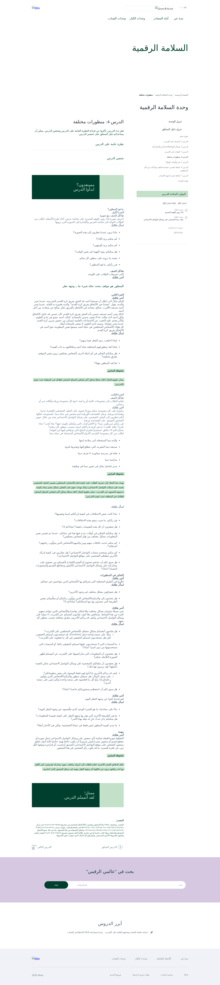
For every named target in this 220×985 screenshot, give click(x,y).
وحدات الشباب (117, 18)
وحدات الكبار (137, 18)
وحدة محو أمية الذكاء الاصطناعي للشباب (85, 932)
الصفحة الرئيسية (181, 95)
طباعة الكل (178, 232)
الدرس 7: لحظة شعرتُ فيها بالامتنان (173, 176)
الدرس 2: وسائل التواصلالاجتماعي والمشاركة (170, 147)
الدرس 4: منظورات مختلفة (177, 157)
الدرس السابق (109, 847)
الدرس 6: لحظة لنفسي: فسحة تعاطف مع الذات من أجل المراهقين (166, 169)
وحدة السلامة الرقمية (163, 95)
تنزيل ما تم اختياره (175, 228)
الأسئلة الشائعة (164, 958)
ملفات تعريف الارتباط (141, 975)
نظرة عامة (184, 136)
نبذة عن (178, 18)
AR (185, 7)
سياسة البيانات (167, 975)
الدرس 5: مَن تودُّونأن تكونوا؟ (177, 162)
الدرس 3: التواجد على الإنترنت (176, 152)
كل (151, 932)
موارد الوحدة (183, 181)
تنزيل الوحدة (175, 121)
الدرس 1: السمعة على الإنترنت (176, 141)
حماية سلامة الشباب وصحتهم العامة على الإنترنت (126, 932)
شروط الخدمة (115, 975)
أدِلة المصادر (161, 18)
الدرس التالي (44, 847)
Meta (186, 975)
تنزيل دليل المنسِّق (172, 129)
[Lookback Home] (39, 8)
